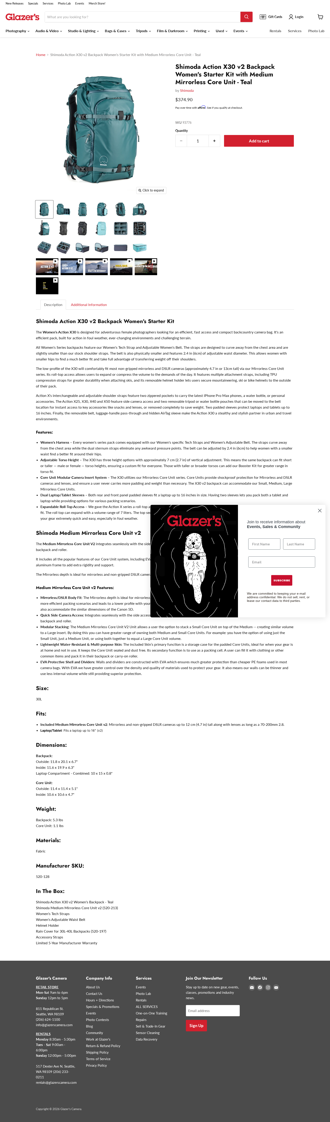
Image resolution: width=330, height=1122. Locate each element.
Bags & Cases (116, 31)
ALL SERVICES (147, 1007)
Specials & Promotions (102, 1007)
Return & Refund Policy (103, 1046)
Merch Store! (97, 3)
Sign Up (196, 1025)
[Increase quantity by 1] (214, 141)
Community (94, 1033)
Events (79, 3)
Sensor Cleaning (148, 1033)
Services (48, 3)
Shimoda (187, 90)
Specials (33, 3)
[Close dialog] (320, 511)
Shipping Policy (97, 1052)
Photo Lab (64, 3)
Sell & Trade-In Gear (150, 1026)
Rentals (275, 31)
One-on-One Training (151, 1013)
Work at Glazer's (98, 1039)
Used (220, 31)
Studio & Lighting (82, 31)
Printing (200, 31)
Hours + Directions (100, 1000)
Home (40, 55)
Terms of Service (98, 1059)
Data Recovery (146, 1039)
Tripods (142, 31)
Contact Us (94, 994)
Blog (89, 1026)
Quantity (181, 131)
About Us (93, 987)
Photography (16, 31)
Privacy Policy (96, 1065)
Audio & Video (47, 31)
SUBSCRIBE (281, 580)
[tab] (53, 305)
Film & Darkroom (171, 31)
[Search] (246, 17)
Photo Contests (97, 1020)
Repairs (141, 1020)
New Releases (15, 3)
